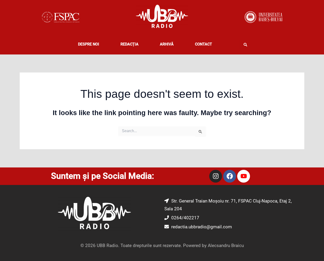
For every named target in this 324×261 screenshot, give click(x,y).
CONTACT (203, 44)
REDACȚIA (129, 44)
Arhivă (167, 44)
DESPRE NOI (88, 44)
